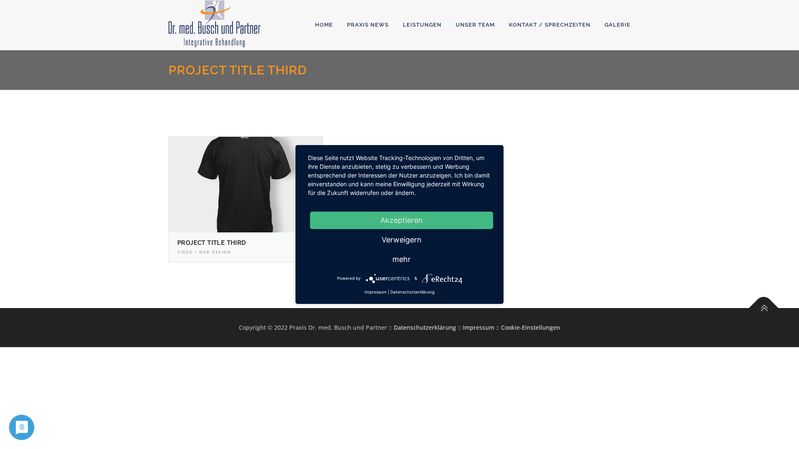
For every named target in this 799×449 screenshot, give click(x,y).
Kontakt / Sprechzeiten (550, 25)
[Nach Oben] (764, 308)
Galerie (617, 25)
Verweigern (402, 239)
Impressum (478, 327)
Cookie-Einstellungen (530, 327)
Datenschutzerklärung (425, 327)
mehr (401, 259)
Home (324, 25)
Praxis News (368, 25)
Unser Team (475, 25)
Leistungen (422, 25)
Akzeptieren (401, 220)
